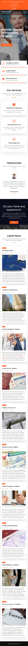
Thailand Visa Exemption (10, 525)
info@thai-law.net (14, 5)
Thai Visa (4, 365)
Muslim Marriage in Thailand (11, 329)
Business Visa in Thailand (10, 447)
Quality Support (11, 70)
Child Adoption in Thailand (10, 565)
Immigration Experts (12, 63)
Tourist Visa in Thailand (9, 368)
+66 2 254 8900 (15, 3)
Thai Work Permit (7, 250)
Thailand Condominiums (9, 290)
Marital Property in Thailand (11, 486)
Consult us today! (6, 45)
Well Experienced (11, 78)
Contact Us (14, 222)
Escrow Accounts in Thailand (11, 604)
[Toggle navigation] (25, 12)
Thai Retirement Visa (14, 124)
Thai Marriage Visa (14, 143)
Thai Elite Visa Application (14, 108)
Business (4, 248)
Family (4, 326)
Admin (12, 253)
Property (4, 287)
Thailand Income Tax (8, 407)
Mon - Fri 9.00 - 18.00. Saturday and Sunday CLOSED (15, 1)
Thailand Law (6, 12)
